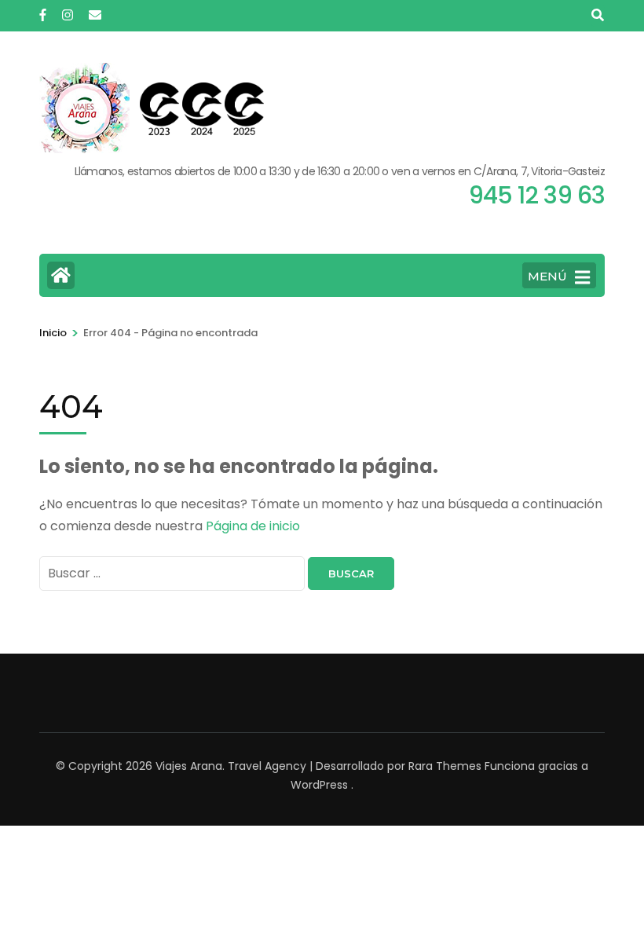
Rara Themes (444, 766)
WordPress (319, 785)
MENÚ (547, 276)
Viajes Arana (189, 766)
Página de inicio (253, 526)
